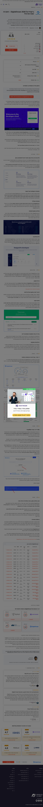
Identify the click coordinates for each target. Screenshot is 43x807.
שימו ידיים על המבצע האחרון (21, 415)
